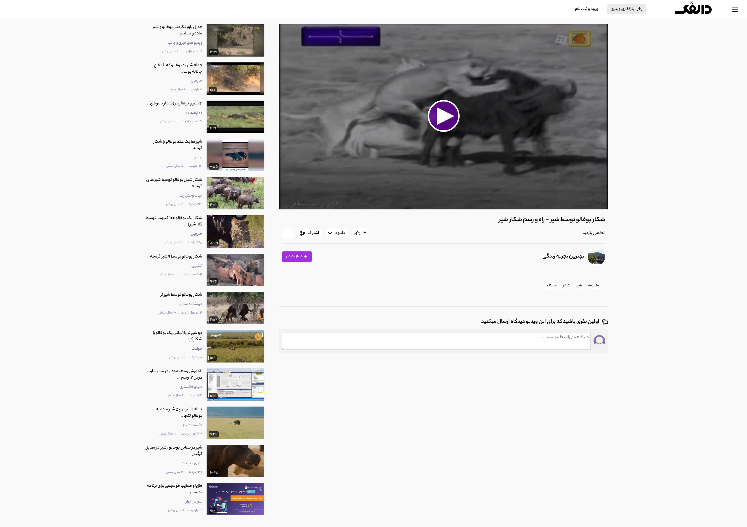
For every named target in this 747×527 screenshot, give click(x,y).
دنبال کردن (294, 256)
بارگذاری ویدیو (622, 9)
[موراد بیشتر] (288, 233)
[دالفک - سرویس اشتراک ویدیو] (698, 9)
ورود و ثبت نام (586, 9)
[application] (443, 116)
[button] (443, 116)
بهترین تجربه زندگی (563, 257)
